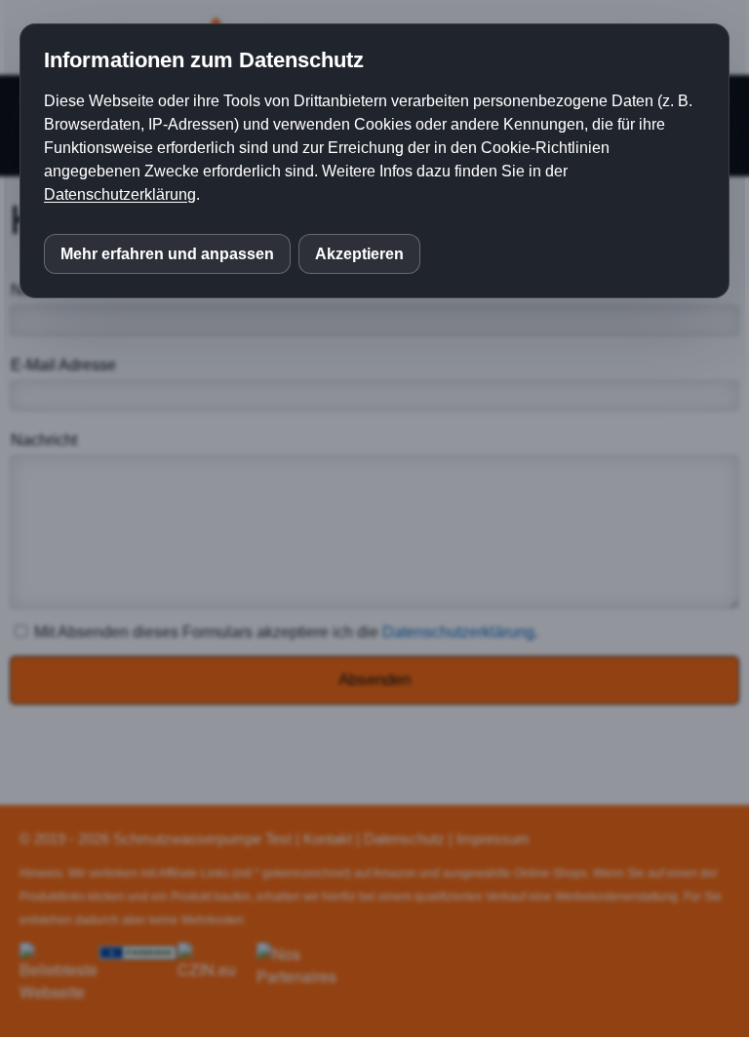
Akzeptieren (359, 254)
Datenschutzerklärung (120, 194)
